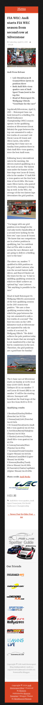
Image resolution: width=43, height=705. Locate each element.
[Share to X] (13, 495)
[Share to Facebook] (15, 495)
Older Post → (29, 514)
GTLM (10, 45)
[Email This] (8, 495)
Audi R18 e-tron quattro (19, 501)
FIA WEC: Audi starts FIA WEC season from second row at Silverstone (18, 27)
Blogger (26, 672)
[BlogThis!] (10, 495)
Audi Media (25, 477)
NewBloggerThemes (22, 699)
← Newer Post (14, 514)
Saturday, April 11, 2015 (18, 42)
